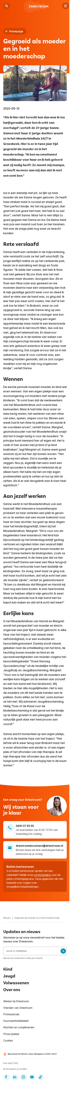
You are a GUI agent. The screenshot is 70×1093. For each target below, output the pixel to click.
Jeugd (9, 976)
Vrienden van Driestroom (17, 1007)
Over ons (11, 989)
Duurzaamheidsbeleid (15, 1020)
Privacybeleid (11, 1034)
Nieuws (7, 917)
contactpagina (42, 875)
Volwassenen (16, 983)
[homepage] (36, 6)
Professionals (11, 1014)
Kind (7, 969)
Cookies (8, 1040)
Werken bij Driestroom (16, 1001)
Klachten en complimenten (18, 1027)
